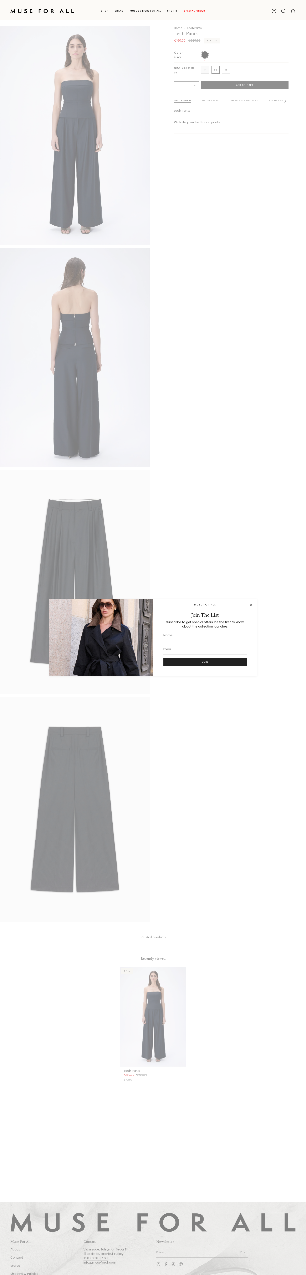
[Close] (251, 605)
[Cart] (293, 11)
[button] (105, 11)
